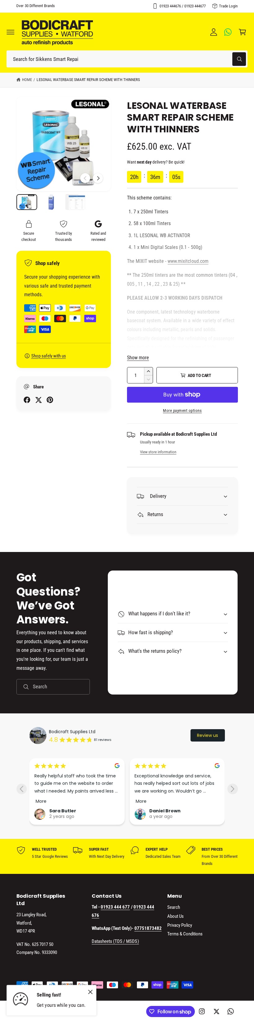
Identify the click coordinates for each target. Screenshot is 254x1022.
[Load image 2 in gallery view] (51, 202)
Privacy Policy (179, 925)
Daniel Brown (165, 811)
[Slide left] (85, 178)
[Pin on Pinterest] (50, 400)
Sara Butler (62, 811)
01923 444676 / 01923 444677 (183, 6)
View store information (158, 452)
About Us (175, 916)
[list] (127, 856)
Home (27, 79)
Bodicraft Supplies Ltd (72, 732)
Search (173, 907)
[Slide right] (98, 178)
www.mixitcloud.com (188, 261)
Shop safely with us (48, 356)
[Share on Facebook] (27, 400)
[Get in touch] (228, 32)
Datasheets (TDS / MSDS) (115, 941)
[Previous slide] (21, 789)
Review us (207, 735)
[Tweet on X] (38, 400)
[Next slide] (232, 789)
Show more (138, 358)
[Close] (90, 991)
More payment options (182, 410)
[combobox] (127, 58)
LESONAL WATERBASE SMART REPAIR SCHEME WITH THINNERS (88, 79)
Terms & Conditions (185, 934)
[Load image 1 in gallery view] (26, 202)
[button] (10, 32)
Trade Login (228, 6)
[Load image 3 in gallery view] (75, 202)
